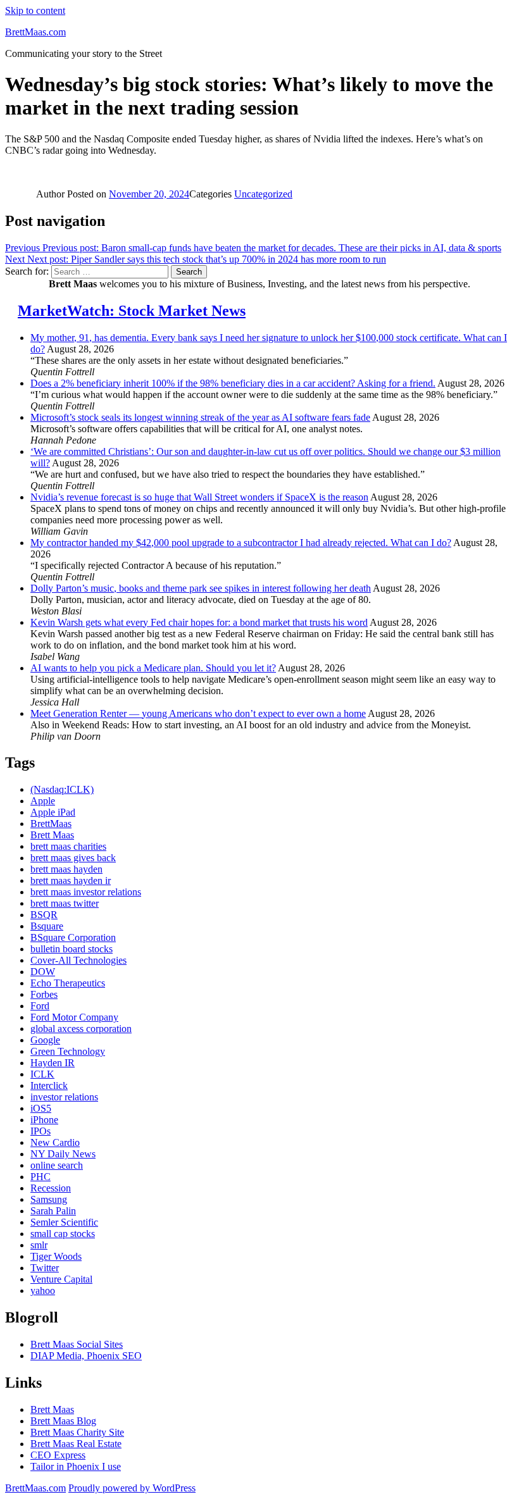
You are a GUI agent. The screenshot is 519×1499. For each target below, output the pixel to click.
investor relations (64, 1097)
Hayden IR (52, 1062)
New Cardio (55, 1142)
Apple (42, 800)
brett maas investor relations (85, 891)
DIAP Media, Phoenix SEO (86, 1355)
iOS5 (40, 1108)
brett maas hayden (66, 869)
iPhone (44, 1119)
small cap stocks (62, 1233)
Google (45, 1040)
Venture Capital (61, 1279)
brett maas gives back (73, 857)
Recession (50, 1188)
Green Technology (67, 1051)
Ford (39, 1005)
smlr (38, 1245)
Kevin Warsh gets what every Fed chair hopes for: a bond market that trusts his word (199, 622)
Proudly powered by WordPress (132, 1488)
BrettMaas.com (35, 32)
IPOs (40, 1131)
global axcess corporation (81, 1028)
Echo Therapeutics (67, 983)
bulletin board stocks (71, 948)
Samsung (48, 1199)
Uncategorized (263, 194)
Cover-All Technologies (78, 960)
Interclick (49, 1085)
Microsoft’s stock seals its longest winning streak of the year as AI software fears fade (200, 417)
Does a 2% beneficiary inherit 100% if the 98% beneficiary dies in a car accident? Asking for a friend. (232, 383)
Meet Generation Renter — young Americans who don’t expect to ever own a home (198, 713)
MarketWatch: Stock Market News (132, 310)
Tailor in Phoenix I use (75, 1466)
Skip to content (35, 10)
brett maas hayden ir (70, 880)
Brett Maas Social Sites (76, 1344)
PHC (40, 1176)
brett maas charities (68, 846)
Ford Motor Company (74, 1017)
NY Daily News (63, 1153)
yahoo (42, 1290)
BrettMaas (51, 823)
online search (56, 1165)
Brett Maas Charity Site (77, 1432)
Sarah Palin (53, 1210)
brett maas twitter (64, 903)
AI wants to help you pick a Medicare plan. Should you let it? (153, 667)
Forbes (44, 994)
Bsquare (46, 926)
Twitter (44, 1267)
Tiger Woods (56, 1256)
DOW (42, 971)
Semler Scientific (64, 1222)
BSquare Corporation (73, 937)
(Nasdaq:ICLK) (62, 789)
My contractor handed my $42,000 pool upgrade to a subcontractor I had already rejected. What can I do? (240, 542)
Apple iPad (52, 812)
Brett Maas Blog (63, 1420)
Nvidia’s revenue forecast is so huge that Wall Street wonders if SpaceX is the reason (199, 497)
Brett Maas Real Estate (76, 1443)
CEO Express (57, 1455)
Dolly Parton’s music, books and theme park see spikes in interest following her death (200, 588)
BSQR (44, 914)
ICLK (42, 1074)
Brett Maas (52, 835)
